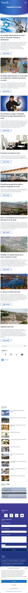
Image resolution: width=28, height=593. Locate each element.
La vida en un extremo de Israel (10, 292)
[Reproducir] (6, 490)
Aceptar (14, 581)
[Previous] (3, 490)
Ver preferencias (14, 588)
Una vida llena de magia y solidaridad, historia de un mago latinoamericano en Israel (13, 116)
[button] (26, 568)
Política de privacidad (17, 591)
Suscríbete (6, 359)
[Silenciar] (11, 490)
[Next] (8, 490)
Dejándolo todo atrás (7, 327)
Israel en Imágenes (6, 563)
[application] (14, 489)
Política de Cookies (9, 591)
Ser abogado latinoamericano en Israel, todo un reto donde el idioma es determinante (13, 37)
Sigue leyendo (6, 53)
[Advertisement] (10, 385)
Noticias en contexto (17, 563)
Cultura (4, 560)
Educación (23, 560)
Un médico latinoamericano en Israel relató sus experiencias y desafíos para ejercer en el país (14, 78)
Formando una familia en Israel (10, 153)
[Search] (25, 346)
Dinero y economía (13, 560)
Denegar (14, 585)
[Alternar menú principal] (25, 2)
